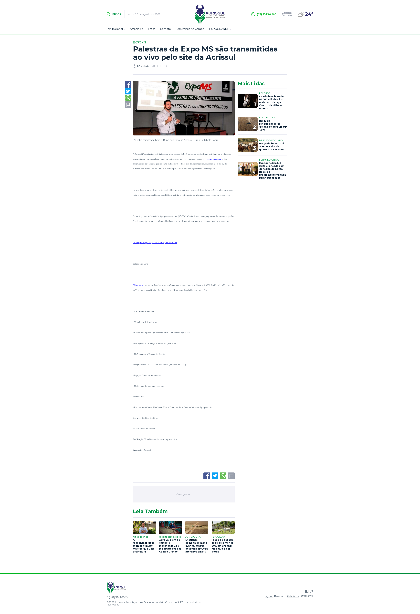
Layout (269, 596)
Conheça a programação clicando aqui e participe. (155, 242)
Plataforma (293, 596)
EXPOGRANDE (219, 29)
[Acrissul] (210, 14)
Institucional (115, 29)
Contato (165, 29)
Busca (116, 14)
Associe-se (136, 29)
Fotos (151, 29)
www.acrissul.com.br (212, 159)
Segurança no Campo (190, 29)
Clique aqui (138, 285)
